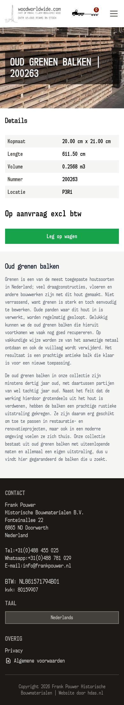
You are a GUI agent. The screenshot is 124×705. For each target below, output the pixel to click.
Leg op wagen (62, 236)
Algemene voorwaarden (39, 660)
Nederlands (62, 617)
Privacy (14, 650)
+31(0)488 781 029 (49, 558)
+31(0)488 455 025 (37, 550)
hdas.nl (95, 692)
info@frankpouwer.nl (47, 565)
